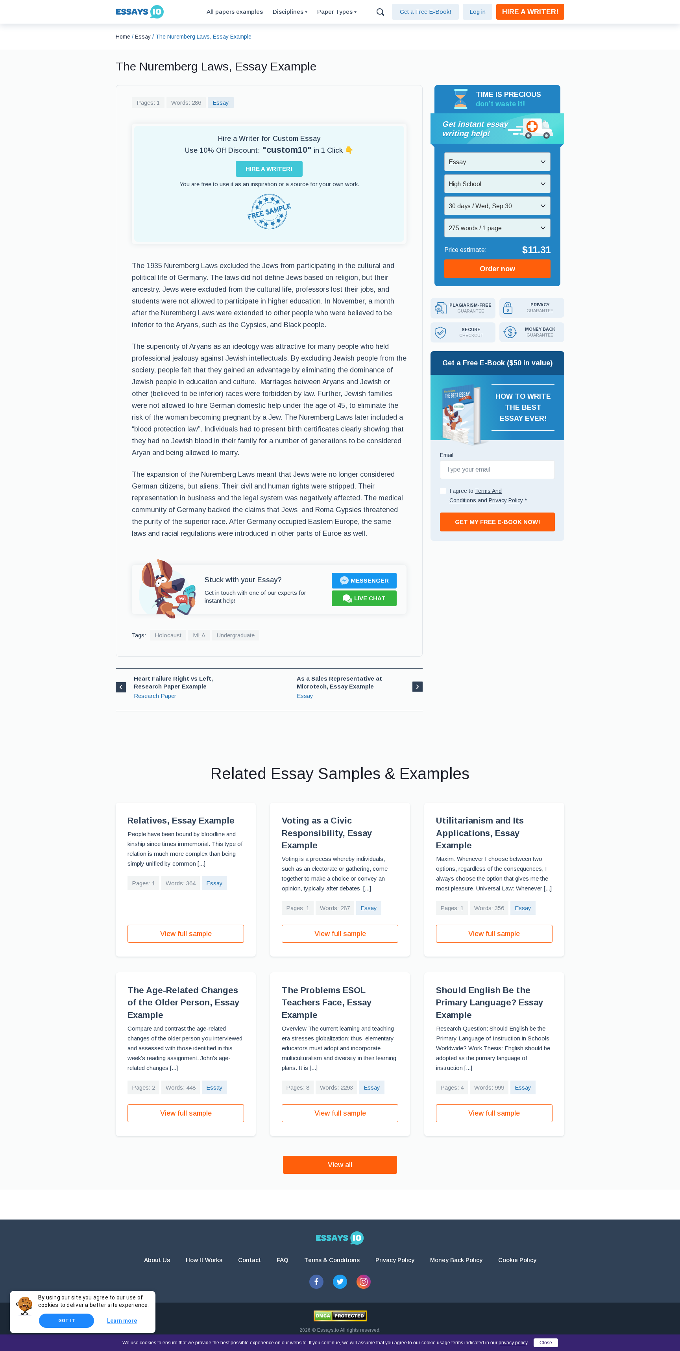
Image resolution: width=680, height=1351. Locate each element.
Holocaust (168, 635)
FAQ (282, 1260)
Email (446, 455)
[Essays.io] (340, 1238)
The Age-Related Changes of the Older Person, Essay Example (183, 1002)
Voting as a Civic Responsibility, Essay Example (327, 833)
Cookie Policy (517, 1260)
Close (546, 1342)
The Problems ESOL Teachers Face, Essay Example (326, 1002)
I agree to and (488, 495)
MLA (199, 635)
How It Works (204, 1260)
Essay (221, 102)
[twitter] (340, 1282)
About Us (157, 1260)
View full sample (186, 934)
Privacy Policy (394, 1260)
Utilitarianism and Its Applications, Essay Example (480, 833)
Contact (249, 1260)
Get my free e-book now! (497, 521)
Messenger (370, 580)
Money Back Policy (456, 1260)
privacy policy (513, 1342)
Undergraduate (236, 635)
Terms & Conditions (332, 1260)
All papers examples (235, 11)
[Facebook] (316, 1282)
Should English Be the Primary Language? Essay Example (489, 1002)
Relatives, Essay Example (181, 820)
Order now (497, 269)
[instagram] (364, 1282)
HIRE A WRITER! (530, 12)
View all (340, 1165)
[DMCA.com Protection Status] (340, 1315)
